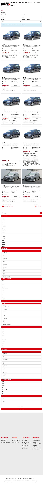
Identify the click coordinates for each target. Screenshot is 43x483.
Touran (4, 274)
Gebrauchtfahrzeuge (7, 379)
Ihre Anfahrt (28, 2)
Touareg (4, 273)
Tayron (4, 270)
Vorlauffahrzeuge (6, 278)
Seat (3, 240)
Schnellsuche (21, 210)
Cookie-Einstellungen (29, 478)
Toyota (3, 246)
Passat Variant (5, 258)
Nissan (3, 232)
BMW (3, 383)
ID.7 (3, 363)
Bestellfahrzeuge (6, 326)
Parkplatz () (37, 2)
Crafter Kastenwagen (6, 306)
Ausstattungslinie (26, 19)
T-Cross (4, 261)
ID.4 (3, 312)
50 (7, 206)
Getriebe (24, 14)
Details (15, 52)
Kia (2, 228)
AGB (10, 478)
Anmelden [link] (22, 408)
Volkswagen (4, 248)
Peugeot (3, 236)
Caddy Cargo (5, 252)
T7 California (5, 264)
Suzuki (3, 244)
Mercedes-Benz (5, 230)
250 (11, 206)
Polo (3, 259)
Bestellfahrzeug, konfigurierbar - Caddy (11, 43)
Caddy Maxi (4, 305)
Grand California (5, 359)
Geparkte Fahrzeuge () (22, 406)
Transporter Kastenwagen (6, 276)
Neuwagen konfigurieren (17, 2)
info (2, 10)
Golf (3, 255)
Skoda (3, 242)
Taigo (4, 268)
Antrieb (3, 19)
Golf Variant (5, 256)
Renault (3, 238)
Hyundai (3, 226)
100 (9, 206)
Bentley (3, 220)
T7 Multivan (4, 267)
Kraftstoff (3, 14)
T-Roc (4, 262)
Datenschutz (22, 478)
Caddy (4, 303)
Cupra (3, 222)
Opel (3, 234)
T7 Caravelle (5, 265)
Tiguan (4, 271)
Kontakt (13, 5)
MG (3, 290)
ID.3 (3, 362)
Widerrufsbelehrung (15, 478)
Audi (3, 217)
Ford (3, 387)
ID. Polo (4, 360)
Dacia (3, 224)
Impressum (6, 478)
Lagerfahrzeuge (5, 215)
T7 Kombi (4, 374)
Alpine (3, 328)
